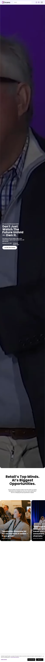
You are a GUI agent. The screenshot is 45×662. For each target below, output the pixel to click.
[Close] (43, 656)
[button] (36, 2)
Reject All (39, 659)
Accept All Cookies (31, 659)
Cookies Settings (4, 659)
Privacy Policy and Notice (14, 657)
